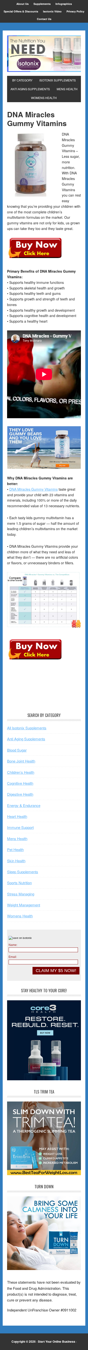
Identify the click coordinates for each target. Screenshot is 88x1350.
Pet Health (15, 849)
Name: (13, 945)
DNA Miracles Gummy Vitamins (33, 489)
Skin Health (16, 860)
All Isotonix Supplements (26, 727)
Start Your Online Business (56, 1341)
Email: (13, 957)
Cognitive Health (20, 783)
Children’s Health (20, 772)
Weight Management (23, 904)
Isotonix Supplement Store (44, 53)
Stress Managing (20, 893)
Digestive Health (20, 794)
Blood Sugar (17, 750)
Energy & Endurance (23, 805)
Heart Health (17, 816)
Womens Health (20, 915)
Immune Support (20, 827)
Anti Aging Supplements (26, 738)
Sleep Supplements (22, 871)
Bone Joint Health (21, 761)
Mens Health (17, 838)
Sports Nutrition (19, 882)
